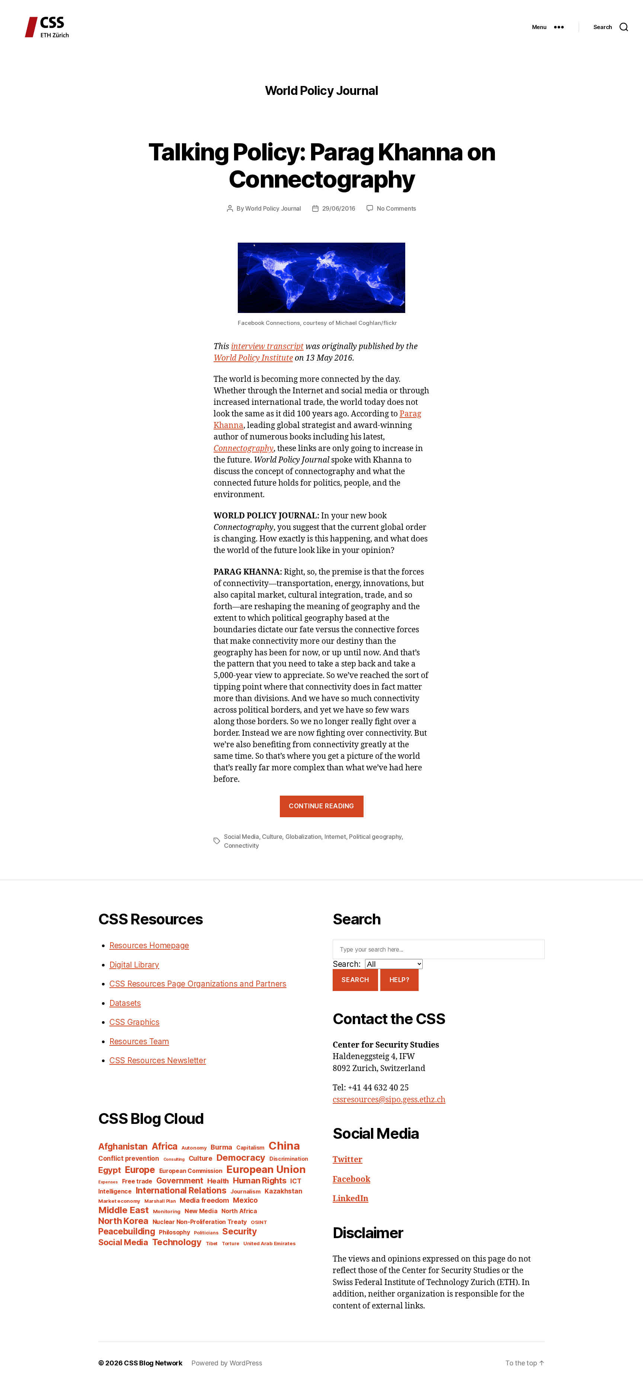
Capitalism (250, 1147)
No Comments (396, 208)
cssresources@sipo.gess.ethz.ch (389, 1100)
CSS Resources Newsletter (157, 1060)
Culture (272, 836)
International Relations (181, 1190)
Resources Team (139, 1041)
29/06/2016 (338, 208)
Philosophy (174, 1232)
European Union (265, 1169)
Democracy (241, 1157)
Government (179, 1180)
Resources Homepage (149, 945)
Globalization (303, 836)
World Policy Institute (253, 358)
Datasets (125, 1003)
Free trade (137, 1181)
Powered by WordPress (226, 1363)
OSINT (259, 1222)
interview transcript (267, 347)
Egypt (109, 1170)
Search (355, 980)
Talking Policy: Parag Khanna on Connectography (321, 165)
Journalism (245, 1191)
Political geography (375, 836)
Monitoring (166, 1211)
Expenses (108, 1182)
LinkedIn (350, 1199)
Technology (177, 1242)
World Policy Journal (273, 208)
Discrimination (288, 1159)
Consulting (174, 1159)
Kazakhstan (283, 1191)
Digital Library (134, 964)
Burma (221, 1147)
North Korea (123, 1220)
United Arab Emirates (269, 1243)
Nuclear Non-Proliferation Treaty (200, 1221)
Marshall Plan (160, 1201)
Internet (335, 836)
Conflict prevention (128, 1158)
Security (239, 1231)
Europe (140, 1169)
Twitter (347, 1160)
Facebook (351, 1179)
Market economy (119, 1201)
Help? (400, 980)
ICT (295, 1181)
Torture (230, 1243)
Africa (164, 1146)
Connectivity (241, 845)
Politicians (206, 1233)
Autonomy (194, 1148)
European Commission (191, 1170)
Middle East (123, 1210)
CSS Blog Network (153, 1363)
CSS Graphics (134, 1022)
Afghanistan (123, 1146)
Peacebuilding (126, 1231)
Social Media (241, 836)
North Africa (239, 1211)
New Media (201, 1211)
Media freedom (204, 1200)
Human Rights (260, 1180)
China (284, 1145)
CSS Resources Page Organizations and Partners (198, 983)
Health (218, 1181)
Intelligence (115, 1191)
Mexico (245, 1200)
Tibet (212, 1243)
